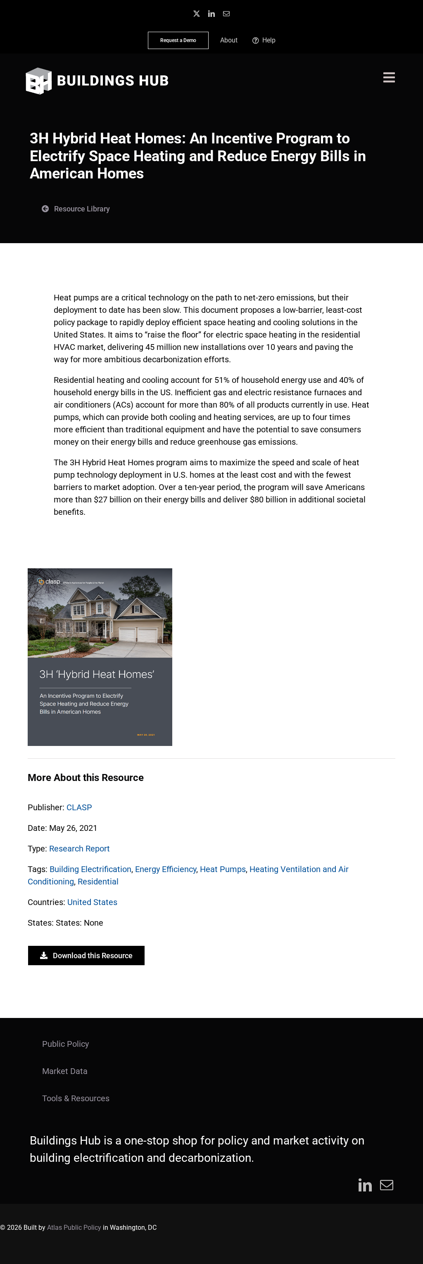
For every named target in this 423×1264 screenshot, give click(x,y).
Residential (98, 881)
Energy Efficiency (165, 869)
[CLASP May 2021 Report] (100, 572)
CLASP (79, 807)
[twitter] (196, 13)
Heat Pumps (223, 869)
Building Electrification (90, 869)
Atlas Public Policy (74, 1227)
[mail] (226, 13)
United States (92, 902)
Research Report (79, 849)
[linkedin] (211, 13)
